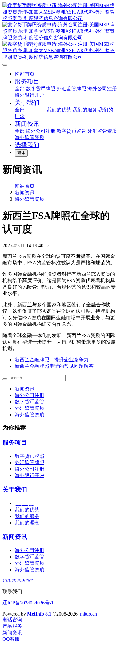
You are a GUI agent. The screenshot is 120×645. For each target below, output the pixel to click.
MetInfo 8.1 (39, 613)
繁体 (21, 152)
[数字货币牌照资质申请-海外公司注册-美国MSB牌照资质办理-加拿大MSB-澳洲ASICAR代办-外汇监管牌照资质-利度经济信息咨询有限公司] (60, 31)
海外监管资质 (29, 199)
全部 (20, 88)
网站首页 (24, 73)
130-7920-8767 (17, 580)
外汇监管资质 (29, 408)
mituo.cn (88, 613)
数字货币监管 (29, 401)
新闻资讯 (24, 192)
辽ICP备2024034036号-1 (28, 602)
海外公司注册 (29, 395)
